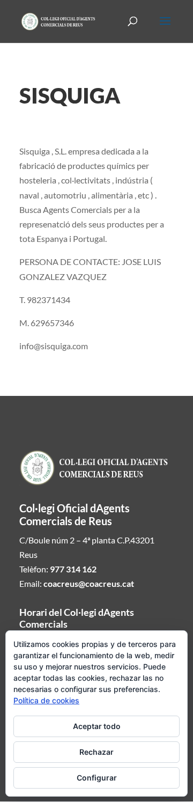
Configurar (97, 777)
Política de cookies (46, 700)
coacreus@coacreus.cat (88, 583)
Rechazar (96, 751)
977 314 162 (73, 569)
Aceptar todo (97, 726)
